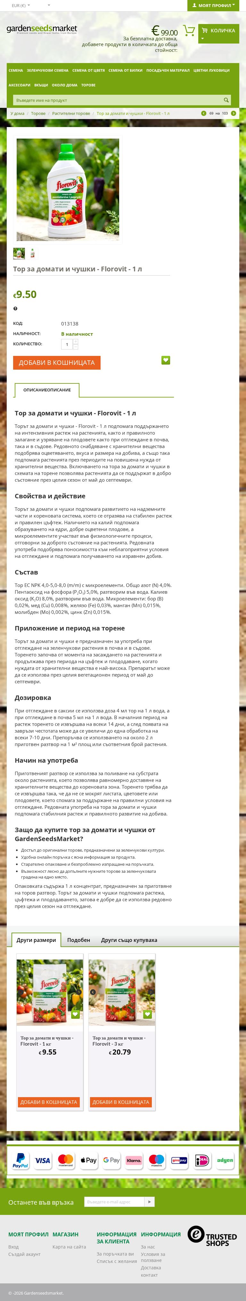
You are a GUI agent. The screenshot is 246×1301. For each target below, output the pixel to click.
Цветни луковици (211, 70)
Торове (88, 85)
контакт (149, 1275)
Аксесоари (19, 85)
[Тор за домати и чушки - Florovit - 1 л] (68, 190)
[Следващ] (233, 114)
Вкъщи (41, 85)
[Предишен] (203, 114)
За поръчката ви (115, 1254)
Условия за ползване (153, 1257)
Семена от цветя (88, 70)
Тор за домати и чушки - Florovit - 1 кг (47, 1041)
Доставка (151, 1268)
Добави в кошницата (57, 362)
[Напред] (149, 1202)
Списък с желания (117, 1261)
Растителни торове (71, 113)
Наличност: (27, 333)
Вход (13, 1247)
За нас (148, 1247)
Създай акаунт (24, 1254)
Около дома (65, 85)
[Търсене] (226, 100)
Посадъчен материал (168, 70)
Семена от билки (126, 70)
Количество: (27, 344)
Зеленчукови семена (48, 70)
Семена (16, 70)
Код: (18, 323)
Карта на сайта (69, 1247)
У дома (17, 113)
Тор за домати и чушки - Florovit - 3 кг (119, 1041)
